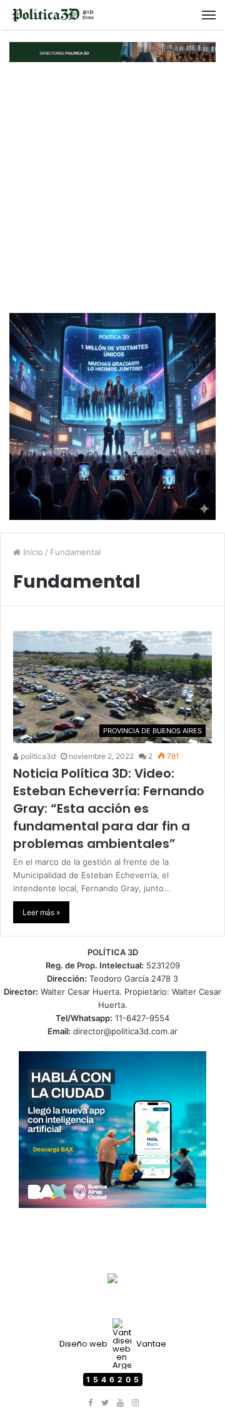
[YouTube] (120, 1403)
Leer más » (41, 912)
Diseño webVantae (112, 1344)
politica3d (37, 756)
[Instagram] (135, 1403)
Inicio (32, 552)
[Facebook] (90, 1403)
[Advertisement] (112, 187)
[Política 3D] (53, 14)
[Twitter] (105, 1403)
